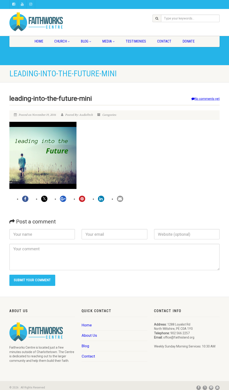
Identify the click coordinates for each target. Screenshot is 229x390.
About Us (89, 335)
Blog (84, 41)
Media (107, 41)
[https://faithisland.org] (42, 21)
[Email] (120, 199)
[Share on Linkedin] (101, 199)
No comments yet (207, 99)
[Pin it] (82, 199)
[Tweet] (44, 199)
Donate (188, 41)
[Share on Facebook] (25, 199)
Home (38, 41)
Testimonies (136, 41)
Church (60, 41)
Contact (164, 41)
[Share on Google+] (63, 199)
